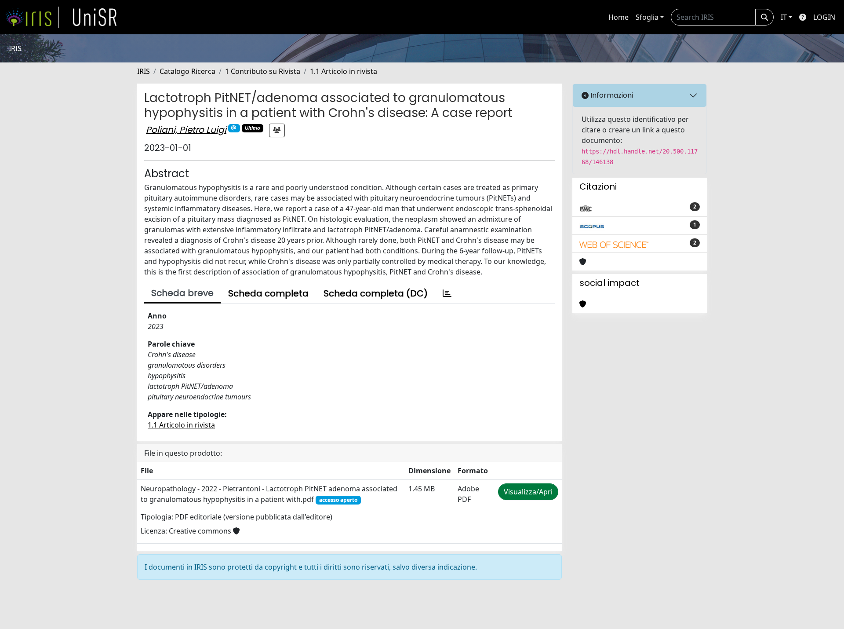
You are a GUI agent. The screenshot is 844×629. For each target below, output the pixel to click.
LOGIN (824, 17)
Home (618, 17)
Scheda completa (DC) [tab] (376, 293)
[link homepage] (32, 17)
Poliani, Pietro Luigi (186, 130)
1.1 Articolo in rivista (343, 71)
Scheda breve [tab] (182, 293)
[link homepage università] (95, 17)
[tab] (447, 293)
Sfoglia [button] (647, 17)
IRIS (143, 71)
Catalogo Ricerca (187, 71)
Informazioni (611, 95)
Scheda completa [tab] (268, 293)
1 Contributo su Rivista (262, 71)
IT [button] (784, 17)
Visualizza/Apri (528, 492)
